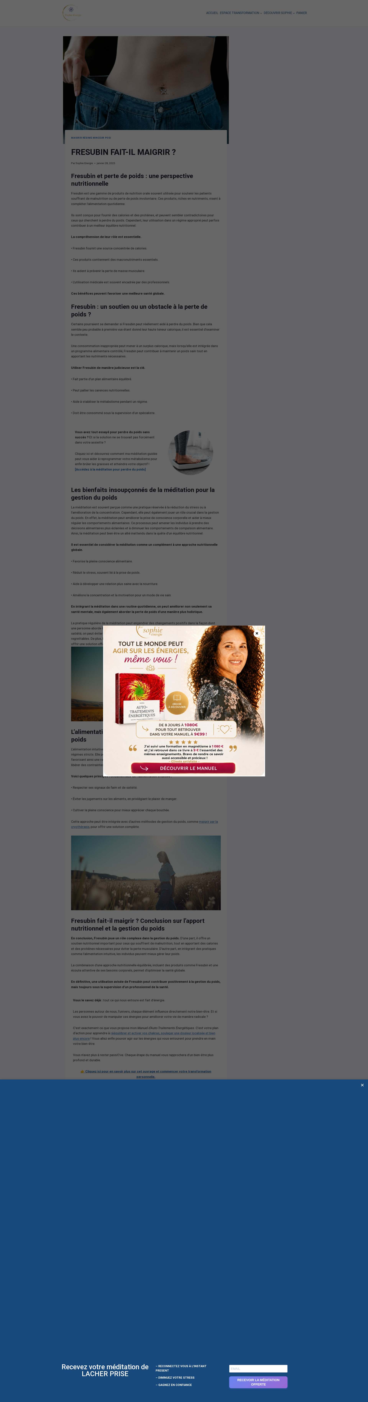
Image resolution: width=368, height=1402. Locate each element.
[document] (184, 701)
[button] (362, 1085)
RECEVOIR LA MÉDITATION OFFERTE (258, 1382)
